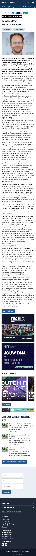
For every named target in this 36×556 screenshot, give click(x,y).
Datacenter (6, 29)
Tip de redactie (8, 311)
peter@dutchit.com (8, 538)
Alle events (6, 404)
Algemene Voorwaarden (12, 551)
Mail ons (4, 527)
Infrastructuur (19, 29)
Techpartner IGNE (18, 554)
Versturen (6, 492)
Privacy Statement (25, 551)
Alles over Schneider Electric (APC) (14, 462)
